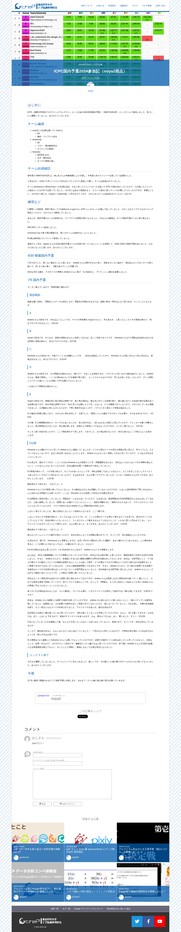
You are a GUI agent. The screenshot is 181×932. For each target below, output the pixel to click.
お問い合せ (160, 6)
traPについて (86, 6)
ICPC (84, 78)
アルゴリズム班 (93, 78)
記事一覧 (54, 909)
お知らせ (100, 6)
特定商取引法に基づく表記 (118, 909)
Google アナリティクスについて (88, 909)
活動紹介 (124, 6)
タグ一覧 (66, 909)
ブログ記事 (97, 65)
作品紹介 (112, 6)
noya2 (56, 699)
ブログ (135, 6)
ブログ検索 (147, 6)
